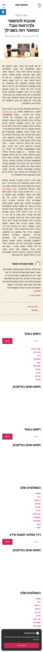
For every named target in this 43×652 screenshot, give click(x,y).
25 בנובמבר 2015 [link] (11, 36)
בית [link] (39, 356)
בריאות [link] (37, 500)
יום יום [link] (38, 376)
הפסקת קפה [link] (21, 5)
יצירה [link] (38, 373)
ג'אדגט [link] (38, 504)
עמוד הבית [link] (36, 349)
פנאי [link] (39, 362)
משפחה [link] (37, 359)
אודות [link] (38, 379)
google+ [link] (37, 291)
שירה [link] (38, 528)
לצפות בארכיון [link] (34, 295)
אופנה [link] (25, 15)
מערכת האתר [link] (27, 36)
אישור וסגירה (21, 645)
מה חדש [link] (18, 15)
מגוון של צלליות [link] (9, 112)
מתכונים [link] (37, 366)
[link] (3, 12)
